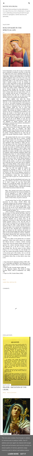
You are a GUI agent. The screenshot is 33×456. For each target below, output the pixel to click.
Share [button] (4, 279)
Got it (23, 454)
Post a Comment (11, 392)
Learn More (13, 454)
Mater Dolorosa (10, 6)
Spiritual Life (13, 282)
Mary (8, 282)
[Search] (29, 2)
